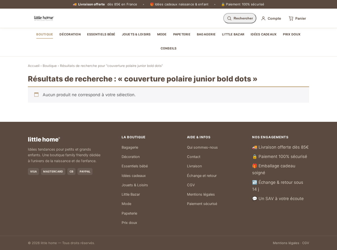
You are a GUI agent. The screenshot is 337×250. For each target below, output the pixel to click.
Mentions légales (201, 194)
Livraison (194, 166)
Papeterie (181, 34)
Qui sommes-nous (202, 147)
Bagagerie (206, 34)
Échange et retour (202, 175)
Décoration (70, 34)
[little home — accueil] (44, 18)
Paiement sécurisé (202, 204)
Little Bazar (233, 34)
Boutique (44, 34)
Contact (193, 157)
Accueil (33, 66)
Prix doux (291, 34)
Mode (162, 34)
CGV (191, 185)
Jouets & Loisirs (136, 34)
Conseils (169, 48)
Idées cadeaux (264, 34)
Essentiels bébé (101, 34)
